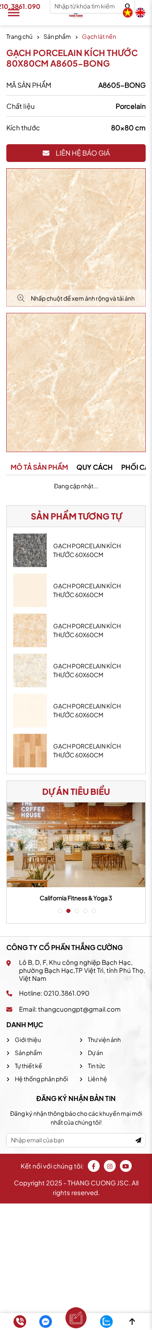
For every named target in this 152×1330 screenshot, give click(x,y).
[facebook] (94, 1166)
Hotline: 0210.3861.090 (54, 993)
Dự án (95, 1052)
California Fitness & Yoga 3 (76, 898)
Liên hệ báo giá (83, 152)
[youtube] (126, 1166)
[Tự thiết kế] (76, 1317)
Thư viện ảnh (104, 1039)
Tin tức (96, 1065)
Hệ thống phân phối (41, 1078)
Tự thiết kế (28, 1065)
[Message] (45, 1321)
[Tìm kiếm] (127, 6)
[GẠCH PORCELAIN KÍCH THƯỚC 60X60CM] (30, 550)
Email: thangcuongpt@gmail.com (70, 1009)
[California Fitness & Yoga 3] (76, 844)
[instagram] (110, 1166)
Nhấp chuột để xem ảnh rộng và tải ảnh (83, 298)
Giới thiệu (27, 1039)
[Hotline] (20, 1321)
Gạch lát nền (99, 36)
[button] (59, 911)
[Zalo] (106, 1321)
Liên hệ (97, 1078)
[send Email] (138, 1140)
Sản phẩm (57, 36)
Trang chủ (19, 36)
